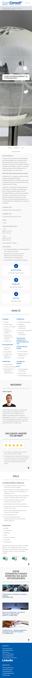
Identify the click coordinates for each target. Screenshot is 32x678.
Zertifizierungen (6, 675)
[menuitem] (25, 3)
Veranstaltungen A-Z (7, 671)
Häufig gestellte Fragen (8, 667)
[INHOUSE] (16, 294)
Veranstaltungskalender (8, 673)
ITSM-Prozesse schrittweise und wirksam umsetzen (14, 595)
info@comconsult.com (11, 657)
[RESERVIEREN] (16, 266)
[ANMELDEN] (16, 280)
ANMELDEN (16, 284)
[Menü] (29, 3)
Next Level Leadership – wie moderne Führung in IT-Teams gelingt (13, 613)
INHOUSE (16, 298)
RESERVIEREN (16, 270)
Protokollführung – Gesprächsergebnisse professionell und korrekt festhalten (14, 631)
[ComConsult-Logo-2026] (13, 3)
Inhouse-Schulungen (7, 669)
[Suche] (25, 3)
